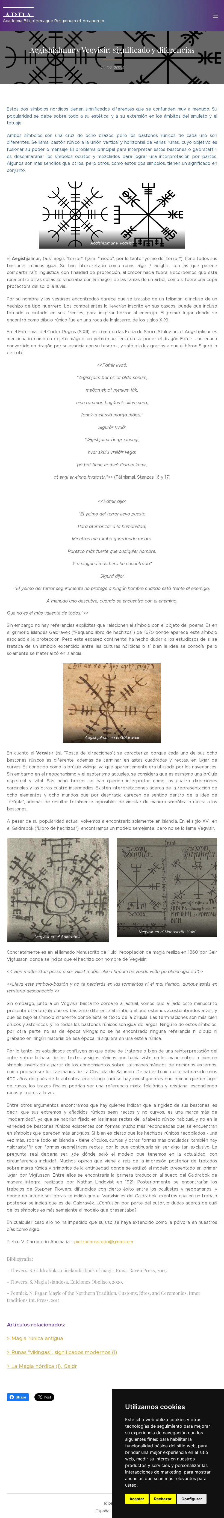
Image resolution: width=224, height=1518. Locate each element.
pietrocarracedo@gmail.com (103, 1241)
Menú (215, 15)
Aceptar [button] (136, 1498)
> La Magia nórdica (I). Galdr (42, 1366)
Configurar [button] (191, 1498)
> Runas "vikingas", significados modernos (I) (62, 1352)
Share (21, 1397)
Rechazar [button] (163, 1498)
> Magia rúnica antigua (35, 1338)
